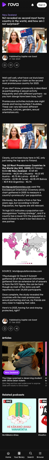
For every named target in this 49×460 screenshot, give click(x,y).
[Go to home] (10, 5)
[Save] (4, 65)
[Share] (16, 65)
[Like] (10, 65)
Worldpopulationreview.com (16, 187)
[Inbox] (32, 5)
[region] (24, 364)
